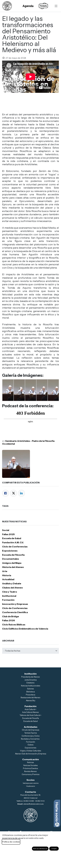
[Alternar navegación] (56, 6)
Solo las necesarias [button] (40, 848)
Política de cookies (11, 841)
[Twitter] (13, 493)
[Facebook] (5, 493)
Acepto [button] (54, 848)
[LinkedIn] (21, 493)
